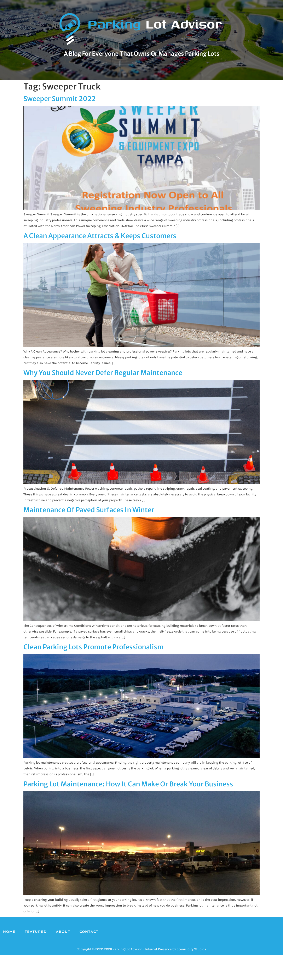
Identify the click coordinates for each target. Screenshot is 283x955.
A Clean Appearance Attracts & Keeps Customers (99, 236)
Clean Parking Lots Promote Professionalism (93, 647)
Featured (36, 932)
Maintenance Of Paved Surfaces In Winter (88, 510)
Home (9, 932)
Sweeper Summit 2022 (59, 99)
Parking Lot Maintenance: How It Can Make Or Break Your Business (128, 784)
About (63, 932)
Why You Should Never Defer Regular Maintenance (102, 373)
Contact (89, 932)
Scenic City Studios (191, 949)
